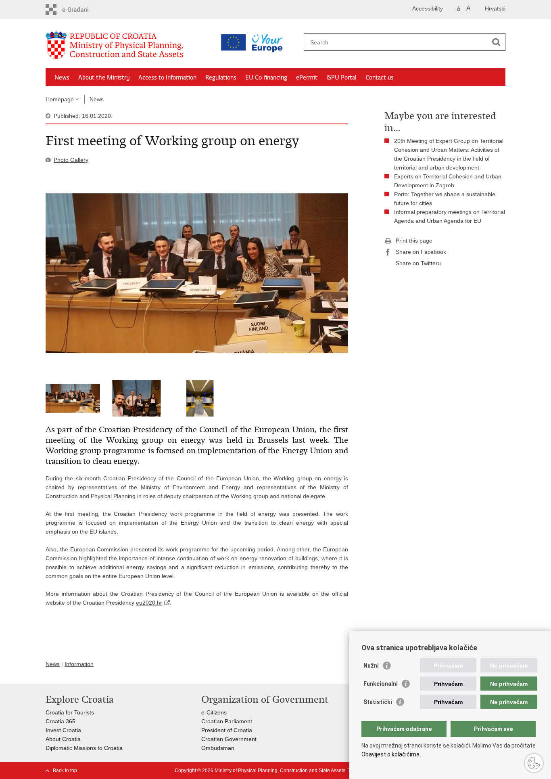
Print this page (414, 240)
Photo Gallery (71, 160)
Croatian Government (229, 739)
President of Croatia (226, 730)
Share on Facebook (421, 252)
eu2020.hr (149, 602)
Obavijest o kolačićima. (391, 754)
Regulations (220, 77)
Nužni (371, 665)
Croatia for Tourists (70, 712)
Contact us (379, 77)
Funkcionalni (380, 684)
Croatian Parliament (226, 721)
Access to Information (167, 77)
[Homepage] (126, 45)
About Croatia (63, 739)
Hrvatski (495, 8)
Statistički (377, 702)
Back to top (65, 770)
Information (79, 664)
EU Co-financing (266, 77)
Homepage (60, 99)
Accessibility (427, 8)
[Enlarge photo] (197, 273)
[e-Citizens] (80, 9)
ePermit (306, 77)
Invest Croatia (63, 730)
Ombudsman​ (217, 748)
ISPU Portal (341, 77)
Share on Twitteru (418, 263)
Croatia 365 (60, 721)
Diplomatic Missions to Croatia (84, 748)
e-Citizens (214, 712)
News (61, 77)
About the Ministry (103, 77)
